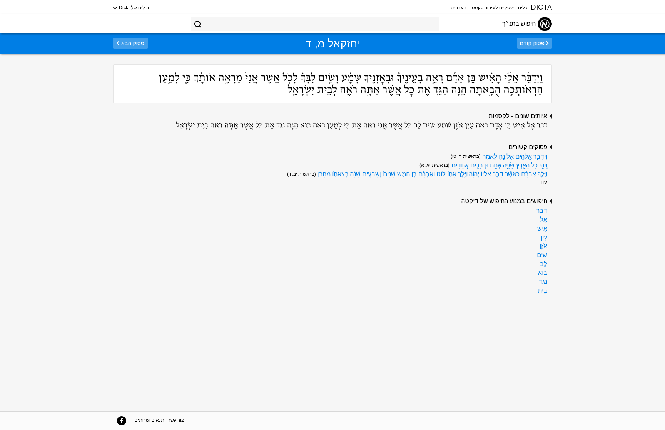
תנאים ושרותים (149, 420)
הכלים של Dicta (134, 7)
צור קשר (176, 420)
